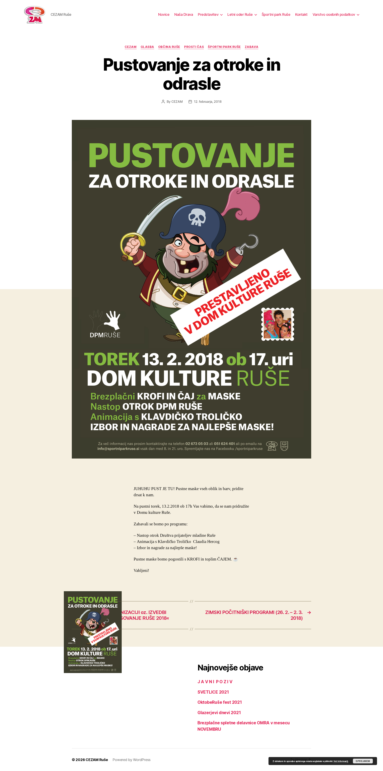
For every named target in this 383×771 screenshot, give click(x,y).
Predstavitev (208, 14)
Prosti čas (194, 47)
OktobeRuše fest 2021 (219, 702)
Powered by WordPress (132, 760)
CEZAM (131, 47)
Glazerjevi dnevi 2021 (219, 712)
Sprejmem (363, 761)
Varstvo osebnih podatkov (334, 14)
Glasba (147, 47)
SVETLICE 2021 (213, 692)
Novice (163, 14)
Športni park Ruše (276, 14)
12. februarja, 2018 (207, 102)
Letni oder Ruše (240, 14)
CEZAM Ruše (97, 760)
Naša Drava (183, 14)
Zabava (251, 47)
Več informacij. (341, 761)
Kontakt (301, 14)
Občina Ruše (169, 47)
